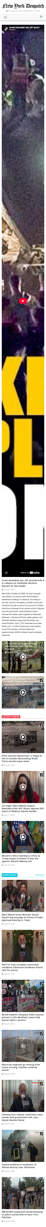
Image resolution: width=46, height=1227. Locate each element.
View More (39, 875)
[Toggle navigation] (5, 17)
